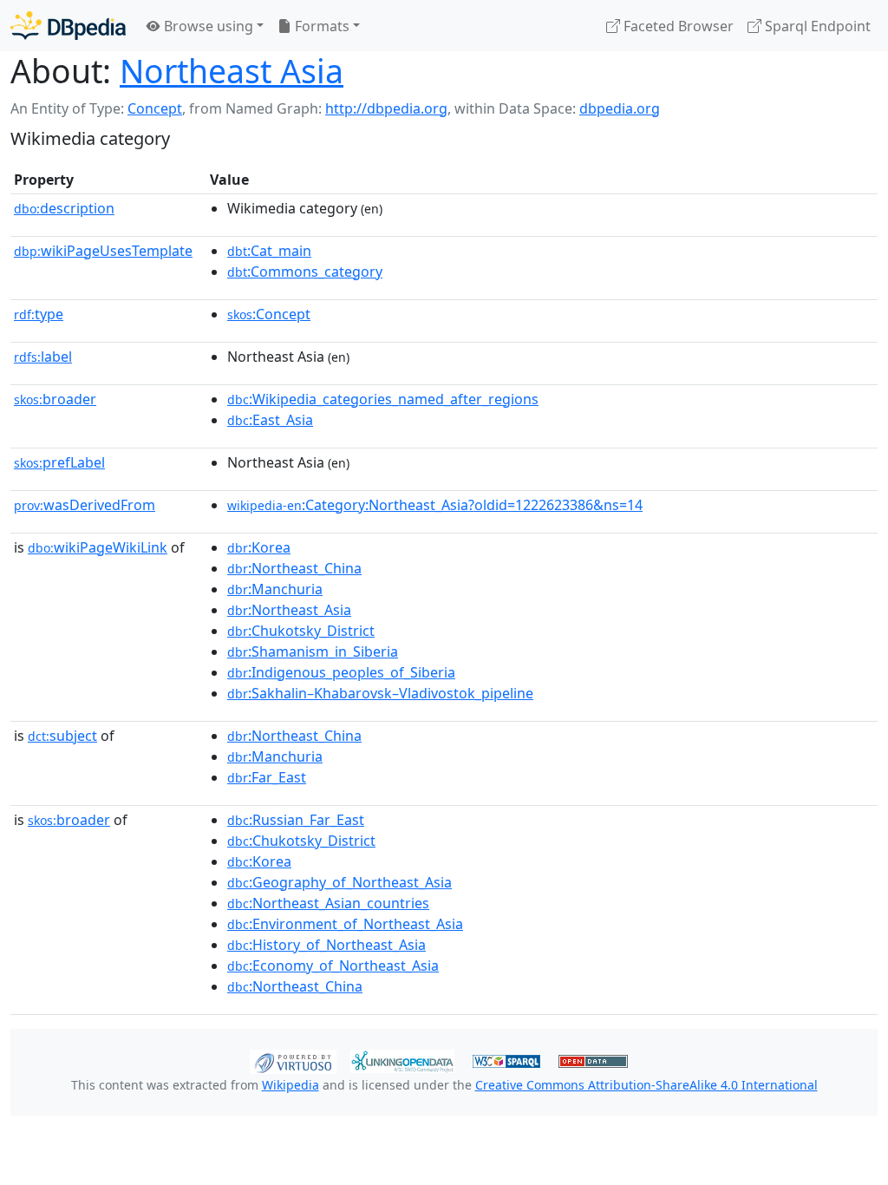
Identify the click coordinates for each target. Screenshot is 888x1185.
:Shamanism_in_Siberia (312, 651)
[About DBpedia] (68, 25)
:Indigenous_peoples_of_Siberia (341, 672)
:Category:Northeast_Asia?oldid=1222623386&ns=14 (435, 504)
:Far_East (266, 777)
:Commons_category (304, 271)
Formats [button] (320, 26)
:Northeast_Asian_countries (328, 903)
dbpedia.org (619, 108)
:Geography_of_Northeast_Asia (339, 882)
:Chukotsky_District (301, 630)
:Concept (268, 314)
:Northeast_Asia (289, 609)
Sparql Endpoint (816, 26)
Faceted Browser (677, 26)
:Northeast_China (294, 568)
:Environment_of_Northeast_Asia (345, 923)
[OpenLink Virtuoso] (293, 1060)
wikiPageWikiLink (97, 547)
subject (62, 735)
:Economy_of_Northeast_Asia (333, 965)
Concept (154, 108)
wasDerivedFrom (84, 504)
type (38, 314)
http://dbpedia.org (386, 108)
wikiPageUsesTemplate (103, 250)
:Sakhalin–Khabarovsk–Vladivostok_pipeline (380, 693)
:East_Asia (270, 419)
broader (55, 399)
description (64, 208)
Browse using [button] (206, 26)
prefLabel (59, 462)
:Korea (259, 547)
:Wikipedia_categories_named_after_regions (383, 399)
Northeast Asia (231, 71)
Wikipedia (290, 1085)
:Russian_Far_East (295, 819)
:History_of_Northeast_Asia (326, 944)
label (43, 356)
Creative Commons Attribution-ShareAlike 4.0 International (646, 1085)
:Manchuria (275, 589)
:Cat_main (269, 250)
